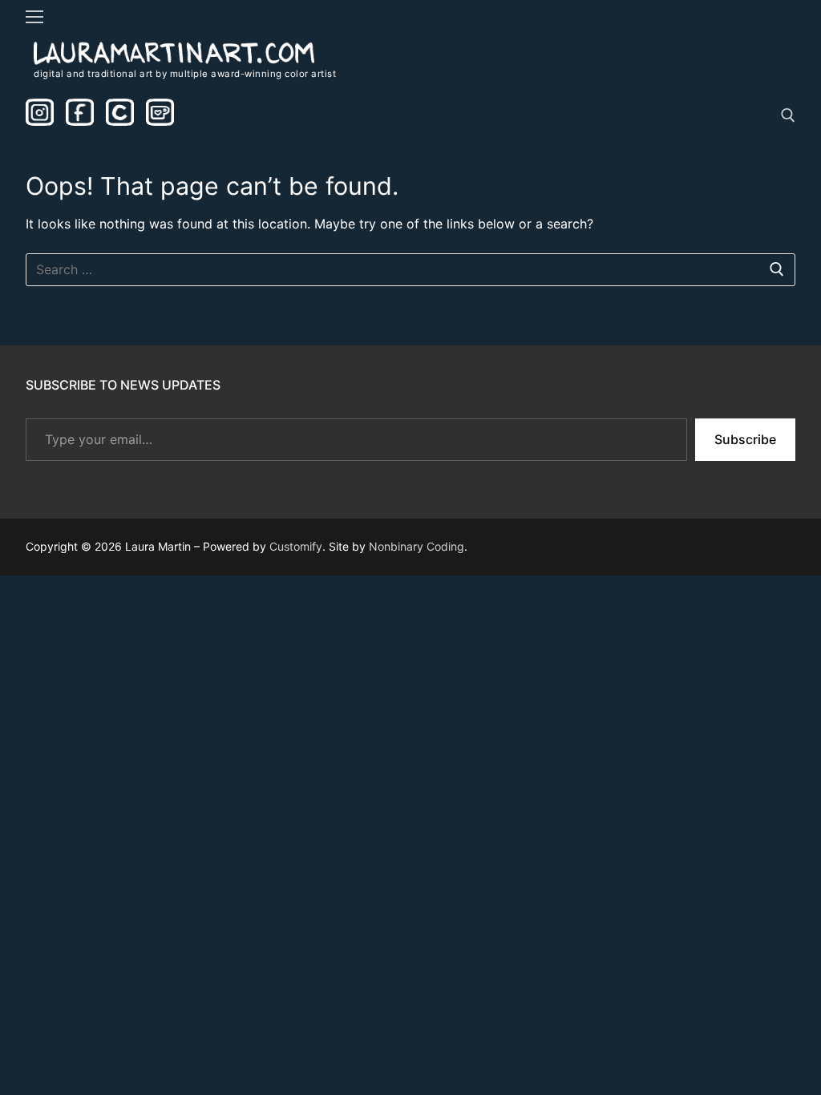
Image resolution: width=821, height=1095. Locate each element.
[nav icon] (34, 17)
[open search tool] (788, 115)
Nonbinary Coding (416, 546)
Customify (295, 546)
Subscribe (745, 439)
